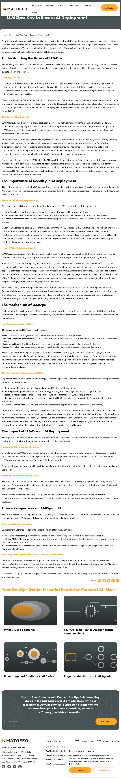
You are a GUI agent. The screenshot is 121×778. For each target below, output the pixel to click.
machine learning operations (41, 83)
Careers (34, 12)
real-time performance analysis (90, 535)
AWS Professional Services (56, 751)
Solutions (60, 5)
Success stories (74, 5)
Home (4, 35)
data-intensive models (47, 206)
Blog (11, 35)
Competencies (36, 5)
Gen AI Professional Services (57, 747)
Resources (88, 5)
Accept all (80, 770)
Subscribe (106, 721)
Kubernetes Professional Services (59, 759)
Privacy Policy (74, 764)
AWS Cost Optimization (55, 764)
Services (49, 5)
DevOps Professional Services (58, 755)
